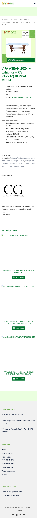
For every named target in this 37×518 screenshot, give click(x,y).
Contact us (5, 475)
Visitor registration (8, 471)
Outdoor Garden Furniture (11, 166)
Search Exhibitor (7, 453)
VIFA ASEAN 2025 (8, 460)
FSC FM (23, 20)
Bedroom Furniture (17, 158)
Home (4, 20)
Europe (15, 161)
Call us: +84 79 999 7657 (11, 495)
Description (7, 175)
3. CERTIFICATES (13, 20)
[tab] (7, 175)
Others (32, 164)
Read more (20, 277)
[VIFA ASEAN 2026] (8, 3)
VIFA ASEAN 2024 (8, 464)
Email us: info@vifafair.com (12, 492)
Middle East (13, 164)
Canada (27, 158)
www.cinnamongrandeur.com (23, 97)
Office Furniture (23, 164)
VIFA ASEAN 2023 (8, 467)
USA (22, 166)
